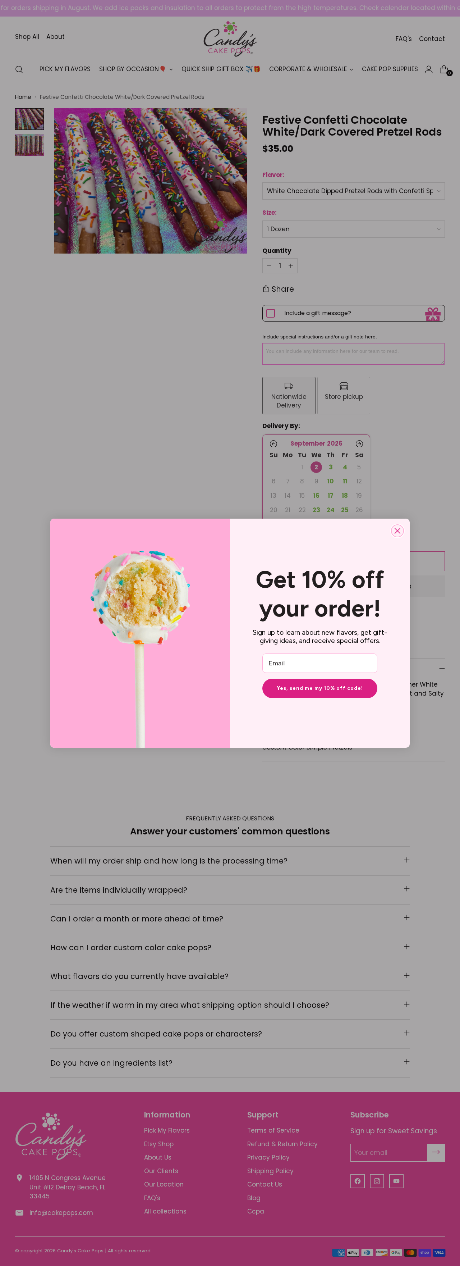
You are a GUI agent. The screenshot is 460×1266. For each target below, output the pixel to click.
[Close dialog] (397, 530)
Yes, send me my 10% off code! (320, 688)
